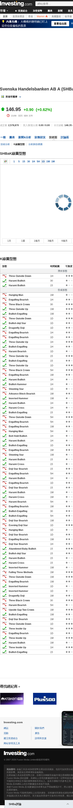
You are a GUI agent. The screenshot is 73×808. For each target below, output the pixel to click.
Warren (41, 16)
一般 (3, 137)
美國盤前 (56, 16)
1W (48, 161)
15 (23, 161)
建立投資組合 (11, 738)
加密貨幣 (37, 10)
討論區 (65, 137)
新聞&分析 (24, 137)
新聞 (60, 10)
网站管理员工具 (12, 743)
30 (28, 161)
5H (38, 161)
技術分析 (5, 144)
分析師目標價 (35, 144)
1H (33, 161)
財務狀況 (40, 137)
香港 (30, 16)
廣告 (37, 733)
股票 (5, 16)
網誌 (6, 728)
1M (53, 161)
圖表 (50, 10)
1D (43, 161)
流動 (6, 733)
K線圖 (6, 161)
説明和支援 (41, 738)
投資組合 (22, 10)
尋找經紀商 (9, 686)
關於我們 (39, 728)
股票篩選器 (18, 16)
